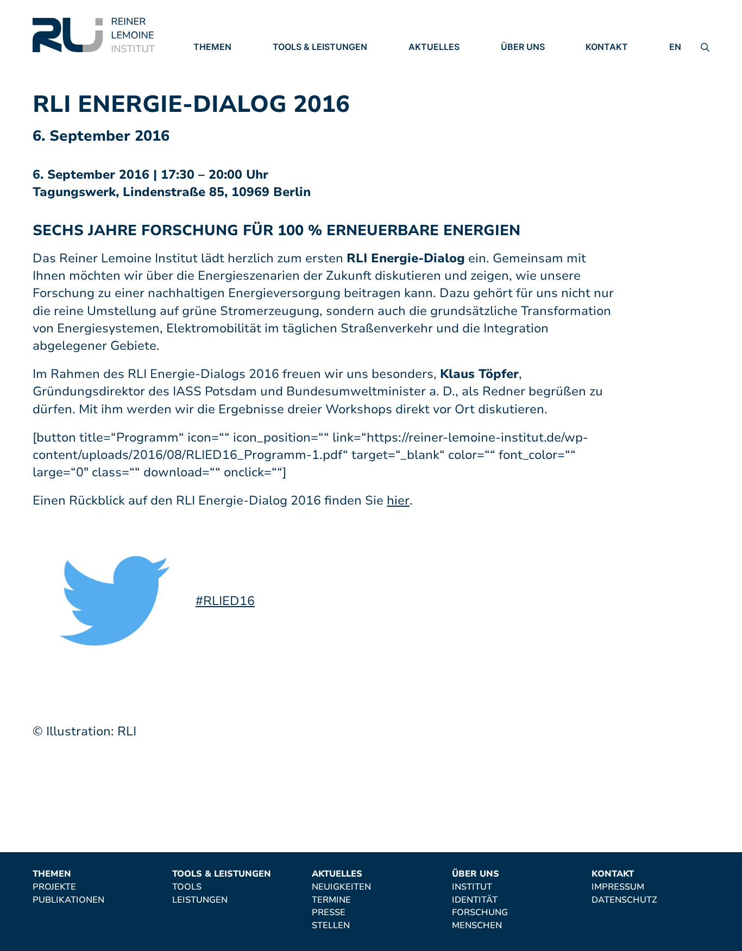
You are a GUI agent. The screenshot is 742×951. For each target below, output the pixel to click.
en (675, 46)
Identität (523, 78)
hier (398, 500)
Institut (521, 62)
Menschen (526, 108)
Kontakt (607, 46)
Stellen (427, 108)
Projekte (215, 62)
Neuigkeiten (438, 62)
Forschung (529, 92)
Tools (287, 62)
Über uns (523, 46)
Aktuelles (434, 46)
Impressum (612, 62)
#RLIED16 (225, 601)
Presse (425, 93)
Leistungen (300, 78)
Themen (212, 46)
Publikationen (229, 78)
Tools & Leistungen (320, 46)
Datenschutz (618, 78)
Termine (428, 77)
